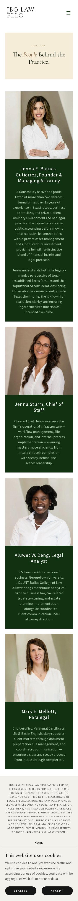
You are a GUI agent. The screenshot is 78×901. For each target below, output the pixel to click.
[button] (68, 12)
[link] (28, 16)
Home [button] (39, 842)
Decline (21, 890)
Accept (57, 890)
